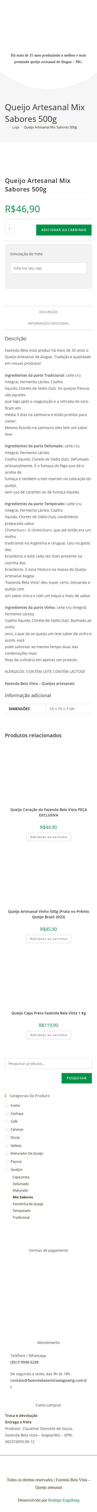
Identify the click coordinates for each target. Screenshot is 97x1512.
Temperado (22, 1210)
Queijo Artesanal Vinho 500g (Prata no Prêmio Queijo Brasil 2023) (48, 914)
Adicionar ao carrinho (63, 230)
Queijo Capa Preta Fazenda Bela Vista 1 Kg (48, 1013)
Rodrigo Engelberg (63, 1500)
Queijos (16, 1169)
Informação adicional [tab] (48, 323)
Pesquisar (77, 1078)
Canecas (17, 1129)
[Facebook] (40, 79)
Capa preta (21, 1177)
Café (14, 1121)
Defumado (21, 1183)
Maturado (20, 1190)
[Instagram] (56, 79)
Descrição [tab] (48, 312)
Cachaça (17, 1113)
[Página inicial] (6, 127)
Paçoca (16, 1161)
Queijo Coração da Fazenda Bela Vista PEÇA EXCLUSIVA (48, 812)
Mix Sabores (23, 1197)
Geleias (16, 1145)
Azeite (15, 1105)
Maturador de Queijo (27, 1153)
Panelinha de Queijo (28, 1203)
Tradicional (21, 1217)
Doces (15, 1137)
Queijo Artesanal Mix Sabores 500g (50, 127)
